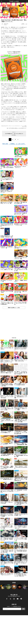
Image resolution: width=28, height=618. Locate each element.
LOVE (15, 352)
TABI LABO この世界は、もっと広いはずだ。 (14, 143)
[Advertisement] (14, 323)
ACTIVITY (16, 194)
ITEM (1, 170)
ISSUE (2, 182)
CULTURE (2, 228)
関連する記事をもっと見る (14, 307)
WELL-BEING (2, 352)
